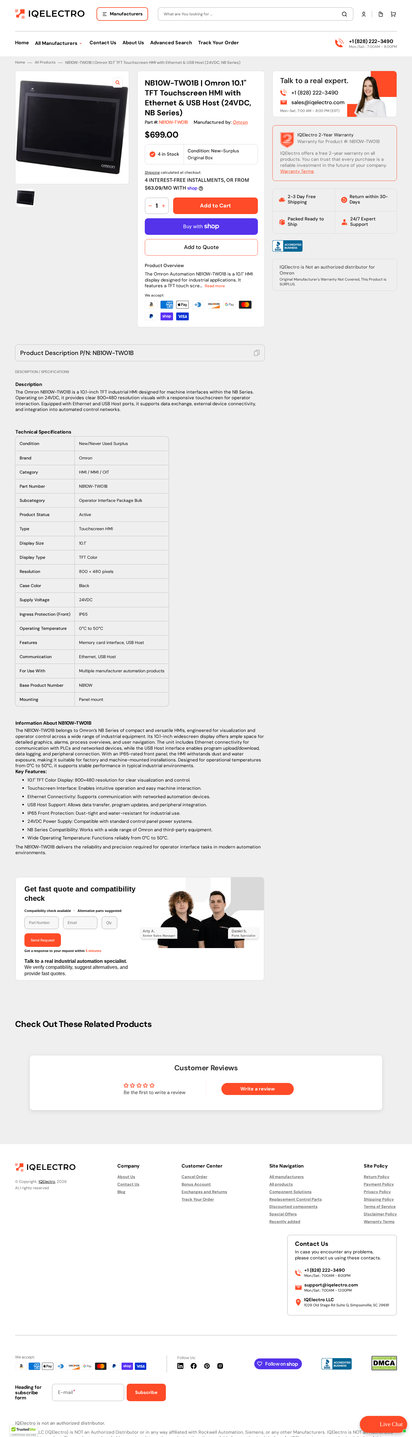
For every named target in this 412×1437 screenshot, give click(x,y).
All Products (45, 62)
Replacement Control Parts (295, 1199)
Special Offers (283, 1214)
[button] (363, 14)
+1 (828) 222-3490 (371, 41)
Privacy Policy (377, 1191)
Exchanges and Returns (204, 1191)
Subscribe (146, 1392)
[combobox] (255, 14)
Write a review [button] (257, 1089)
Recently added (284, 1221)
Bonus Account (196, 1184)
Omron (240, 122)
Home (20, 62)
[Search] (345, 14)
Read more (215, 285)
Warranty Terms (297, 171)
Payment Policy (379, 1184)
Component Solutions (290, 1191)
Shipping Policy (379, 1199)
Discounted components (293, 1206)
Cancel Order (194, 1176)
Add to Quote (201, 247)
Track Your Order (198, 1199)
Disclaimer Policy (380, 1214)
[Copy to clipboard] (257, 353)
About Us (126, 1176)
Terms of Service (380, 1206)
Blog (121, 1191)
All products (281, 1184)
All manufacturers (286, 1176)
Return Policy (376, 1176)
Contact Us (128, 1184)
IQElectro (47, 1181)
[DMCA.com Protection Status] (384, 1369)
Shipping (152, 172)
